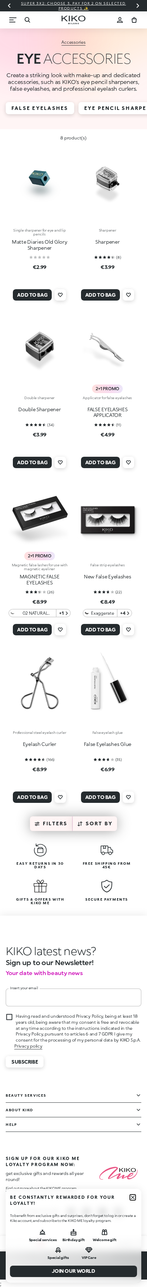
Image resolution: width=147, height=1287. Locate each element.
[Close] (133, 1197)
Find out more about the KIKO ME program (41, 1188)
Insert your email (24, 988)
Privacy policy (28, 1046)
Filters (55, 823)
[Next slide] (137, 5)
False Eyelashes (40, 108)
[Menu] (13, 20)
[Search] (27, 20)
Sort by (99, 823)
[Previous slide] (9, 5)
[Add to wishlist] (60, 295)
